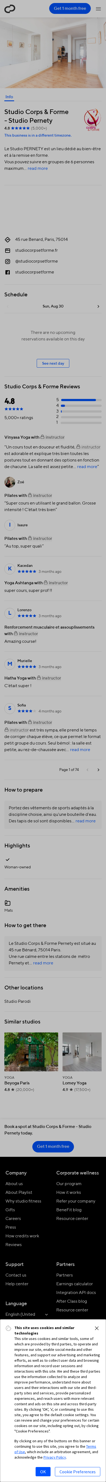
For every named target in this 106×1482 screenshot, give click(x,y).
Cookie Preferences (78, 1471)
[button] (97, 1328)
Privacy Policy (54, 1457)
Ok (43, 1471)
